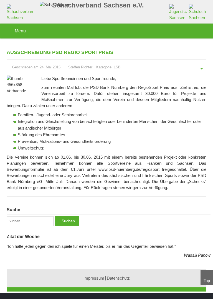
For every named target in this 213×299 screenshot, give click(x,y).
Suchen (68, 221)
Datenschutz (118, 278)
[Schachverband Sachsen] (21, 13)
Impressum (93, 278)
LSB (117, 67)
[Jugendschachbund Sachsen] (178, 12)
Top (207, 280)
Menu (20, 31)
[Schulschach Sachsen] (197, 12)
